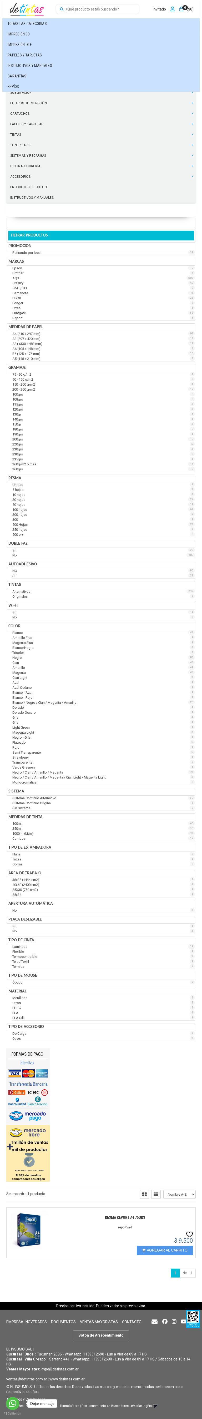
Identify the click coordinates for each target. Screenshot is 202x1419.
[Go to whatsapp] (12, 1403)
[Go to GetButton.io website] (12, 1413)
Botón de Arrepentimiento (101, 1335)
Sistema (16, 791)
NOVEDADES (36, 1322)
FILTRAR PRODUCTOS (29, 235)
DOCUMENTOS (63, 1322)
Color (14, 626)
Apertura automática (30, 904)
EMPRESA (14, 1322)
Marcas (16, 262)
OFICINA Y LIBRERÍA (25, 166)
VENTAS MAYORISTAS (99, 1322)
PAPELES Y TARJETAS (25, 55)
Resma (14, 478)
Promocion (20, 246)
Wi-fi (13, 605)
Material (17, 991)
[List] (156, 1194)
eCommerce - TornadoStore (59, 1406)
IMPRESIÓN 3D (19, 34)
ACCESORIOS (20, 176)
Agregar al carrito (167, 1250)
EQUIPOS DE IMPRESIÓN (28, 103)
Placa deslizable (25, 919)
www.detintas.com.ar (67, 1379)
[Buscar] (61, 9)
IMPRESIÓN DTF (20, 45)
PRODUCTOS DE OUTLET (29, 187)
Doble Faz (18, 544)
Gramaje (17, 368)
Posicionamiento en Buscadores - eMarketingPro (117, 1406)
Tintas (14, 585)
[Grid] (144, 1194)
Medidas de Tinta (25, 817)
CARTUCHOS (20, 113)
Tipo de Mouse (22, 976)
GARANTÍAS (17, 76)
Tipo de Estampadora (29, 847)
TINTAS (15, 134)
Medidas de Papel (25, 327)
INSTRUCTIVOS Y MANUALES (30, 66)
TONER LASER (21, 145)
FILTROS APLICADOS (27, 222)
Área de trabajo (24, 873)
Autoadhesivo (22, 564)
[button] (155, 1322)
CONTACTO (132, 1322)
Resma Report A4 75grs (125, 1217)
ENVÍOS (13, 87)
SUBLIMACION (21, 92)
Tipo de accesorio (26, 1027)
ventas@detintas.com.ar (26, 1379)
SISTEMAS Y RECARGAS (28, 155)
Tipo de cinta (21, 940)
